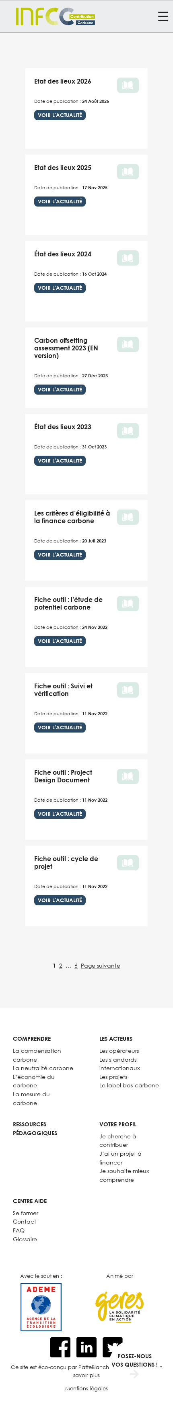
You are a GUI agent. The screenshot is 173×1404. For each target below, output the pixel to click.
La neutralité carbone (43, 1067)
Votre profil (117, 1124)
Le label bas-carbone (129, 1085)
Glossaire (25, 1239)
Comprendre (32, 1038)
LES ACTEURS (115, 1038)
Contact (24, 1221)
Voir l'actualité (60, 115)
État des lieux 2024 (62, 254)
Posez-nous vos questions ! (134, 1360)
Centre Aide (30, 1200)
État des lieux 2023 (62, 427)
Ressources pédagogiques (35, 1128)
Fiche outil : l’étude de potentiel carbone (68, 603)
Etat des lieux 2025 (62, 168)
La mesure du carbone (31, 1098)
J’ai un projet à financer (120, 1158)
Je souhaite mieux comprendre (124, 1175)
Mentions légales (86, 1388)
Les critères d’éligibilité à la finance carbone (72, 517)
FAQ (19, 1230)
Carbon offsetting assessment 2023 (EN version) (66, 348)
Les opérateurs (119, 1050)
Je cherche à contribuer (117, 1140)
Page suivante (100, 965)
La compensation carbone (37, 1055)
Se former (25, 1213)
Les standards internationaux (119, 1064)
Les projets (113, 1076)
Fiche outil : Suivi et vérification (63, 690)
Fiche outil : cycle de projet (66, 862)
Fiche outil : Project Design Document (63, 776)
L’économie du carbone (34, 1081)
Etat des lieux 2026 (62, 81)
